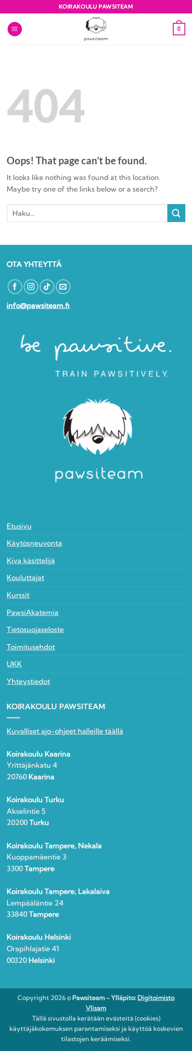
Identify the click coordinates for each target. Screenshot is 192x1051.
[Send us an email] (63, 286)
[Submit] (176, 213)
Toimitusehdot (31, 646)
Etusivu (19, 525)
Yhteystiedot (28, 681)
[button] (15, 29)
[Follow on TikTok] (47, 286)
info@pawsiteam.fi (38, 305)
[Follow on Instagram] (31, 286)
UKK (14, 663)
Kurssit (18, 594)
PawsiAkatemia (32, 612)
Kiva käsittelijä (31, 560)
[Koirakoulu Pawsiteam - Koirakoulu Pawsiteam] (96, 29)
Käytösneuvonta (34, 542)
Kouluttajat (25, 577)
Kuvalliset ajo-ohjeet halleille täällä (65, 730)
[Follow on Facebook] (15, 286)
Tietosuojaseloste (35, 629)
